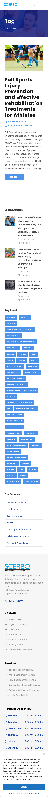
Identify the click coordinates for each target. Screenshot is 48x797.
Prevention (30, 433)
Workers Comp (31, 482)
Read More (14, 177)
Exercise (10, 354)
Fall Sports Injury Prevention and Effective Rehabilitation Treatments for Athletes (24, 97)
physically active (14, 421)
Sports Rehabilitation (16, 457)
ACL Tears (11, 317)
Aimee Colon (26, 243)
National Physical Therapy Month (21, 390)
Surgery (10, 469)
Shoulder (36, 445)
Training (10, 476)
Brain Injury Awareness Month (20, 330)
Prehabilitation (13, 433)
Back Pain (11, 323)
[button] (44, 754)
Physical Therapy (23, 125)
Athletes (24, 317)
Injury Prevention (14, 366)
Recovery (11, 439)
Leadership (12, 509)
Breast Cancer (13, 336)
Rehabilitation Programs (21, 669)
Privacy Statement (30, 793)
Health (10, 360)
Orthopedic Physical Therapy (19, 402)
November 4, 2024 (17, 122)
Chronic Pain (12, 348)
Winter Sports (13, 482)
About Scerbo (15, 619)
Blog (10, 125)
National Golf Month (16, 384)
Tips (21, 469)
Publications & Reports (18, 536)
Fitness (23, 354)
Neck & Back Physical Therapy (24, 685)
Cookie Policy (14, 793)
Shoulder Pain (13, 451)
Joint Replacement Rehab (22, 679)
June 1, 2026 (26, 296)
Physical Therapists (18, 624)
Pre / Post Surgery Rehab (21, 674)
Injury (33, 360)
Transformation (15, 516)
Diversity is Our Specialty (19, 529)
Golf (34, 354)
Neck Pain (11, 397)
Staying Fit (11, 463)
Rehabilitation (27, 439)
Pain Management (14, 415)
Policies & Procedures (17, 543)
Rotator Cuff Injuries (16, 445)
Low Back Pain (13, 372)
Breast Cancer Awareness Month (21, 342)
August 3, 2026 (27, 239)
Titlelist (32, 469)
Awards (11, 522)
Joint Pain (32, 366)
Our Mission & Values (17, 502)
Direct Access (15, 629)
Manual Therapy (31, 372)
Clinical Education (17, 639)
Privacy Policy (15, 644)
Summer (25, 463)
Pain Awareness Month (25, 409)
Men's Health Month (15, 378)
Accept (24, 787)
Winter (23, 476)
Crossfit (27, 348)
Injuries (22, 360)
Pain (8, 409)
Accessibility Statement (20, 649)
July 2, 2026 (26, 271)
